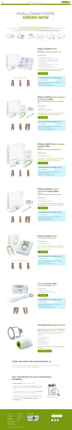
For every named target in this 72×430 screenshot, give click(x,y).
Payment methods (31, 413)
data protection (35, 367)
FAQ (18, 420)
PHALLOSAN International (57, 413)
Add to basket (43, 73)
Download (19, 413)
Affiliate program (11, 423)
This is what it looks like (53, 397)
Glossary (19, 418)
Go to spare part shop (45, 351)
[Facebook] (52, 420)
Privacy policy (10, 416)
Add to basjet (43, 117)
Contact (9, 413)
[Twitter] (58, 420)
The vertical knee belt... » (37, 4)
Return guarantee (11, 421)
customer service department (56, 332)
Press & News (20, 416)
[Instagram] (55, 420)
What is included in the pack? (20, 77)
